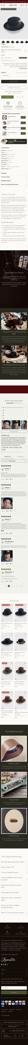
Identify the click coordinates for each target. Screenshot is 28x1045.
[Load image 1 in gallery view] (14, 23)
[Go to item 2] (15, 424)
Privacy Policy (3, 1011)
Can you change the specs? (9, 872)
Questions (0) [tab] (20, 456)
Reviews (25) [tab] (8, 456)
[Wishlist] (23, 5)
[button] (4, 47)
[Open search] (2, 460)
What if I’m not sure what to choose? (12, 913)
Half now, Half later (20, 97)
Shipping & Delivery (6, 180)
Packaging (3, 173)
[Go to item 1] (6, 424)
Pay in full (7, 97)
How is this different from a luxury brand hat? (11, 879)
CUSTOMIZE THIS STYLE (14, 87)
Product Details (5, 147)
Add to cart (14, 81)
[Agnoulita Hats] (13, 5)
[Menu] (1, 5)
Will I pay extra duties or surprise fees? (11, 886)
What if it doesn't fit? (7, 867)
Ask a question (14, 431)
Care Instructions (5, 177)
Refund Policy (18, 1009)
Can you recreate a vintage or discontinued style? (10, 906)
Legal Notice (10, 1011)
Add (24, 117)
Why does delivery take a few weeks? (12, 862)
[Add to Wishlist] (25, 51)
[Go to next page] (22, 586)
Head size (3, 72)
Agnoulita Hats (7, 1015)
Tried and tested (14, 601)
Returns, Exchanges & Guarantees (9, 184)
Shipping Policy (12, 1009)
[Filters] (6, 460)
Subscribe (14, 992)
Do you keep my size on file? (10, 892)
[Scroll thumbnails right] (25, 425)
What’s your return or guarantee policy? (11, 899)
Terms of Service (4, 1009)
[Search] (4, 5)
